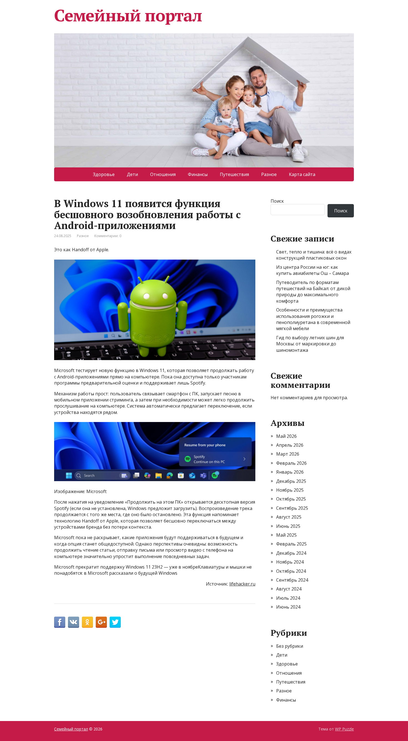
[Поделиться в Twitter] (115, 622)
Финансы (198, 174)
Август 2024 (288, 589)
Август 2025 (288, 517)
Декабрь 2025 (291, 481)
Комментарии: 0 (107, 235)
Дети (132, 174)
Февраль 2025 (291, 544)
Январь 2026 (290, 472)
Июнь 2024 (288, 607)
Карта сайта (302, 174)
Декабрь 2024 (291, 553)
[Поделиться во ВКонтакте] (73, 622)
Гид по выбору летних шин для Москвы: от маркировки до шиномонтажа (310, 344)
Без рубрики (289, 646)
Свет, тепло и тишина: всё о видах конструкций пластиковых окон (313, 255)
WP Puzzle (344, 729)
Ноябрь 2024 (290, 562)
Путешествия (234, 174)
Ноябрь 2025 (290, 490)
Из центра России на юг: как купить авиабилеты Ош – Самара (312, 270)
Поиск (277, 201)
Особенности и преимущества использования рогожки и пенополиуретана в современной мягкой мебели (313, 319)
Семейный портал (128, 15)
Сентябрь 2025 (292, 508)
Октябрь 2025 (291, 499)
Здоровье (104, 174)
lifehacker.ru (242, 584)
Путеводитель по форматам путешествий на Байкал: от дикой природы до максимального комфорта (313, 291)
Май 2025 (286, 535)
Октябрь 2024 (291, 571)
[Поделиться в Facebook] (59, 622)
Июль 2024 (288, 598)
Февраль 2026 (291, 463)
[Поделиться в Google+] (101, 622)
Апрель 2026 (289, 445)
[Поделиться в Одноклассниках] (87, 622)
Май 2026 (286, 436)
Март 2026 (287, 454)
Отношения (163, 174)
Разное (269, 174)
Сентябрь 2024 (292, 580)
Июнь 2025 (288, 526)
